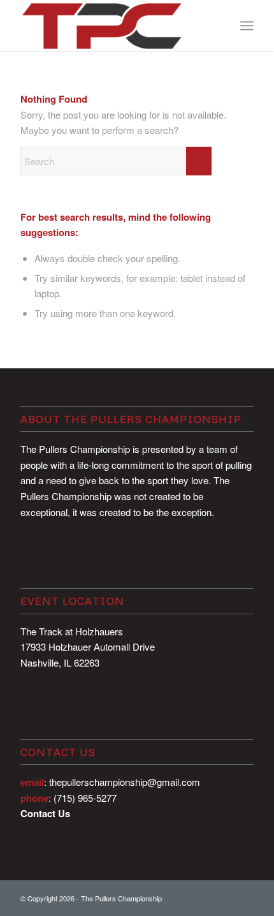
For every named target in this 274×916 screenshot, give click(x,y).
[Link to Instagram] (244, 896)
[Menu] (247, 25)
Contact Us (45, 813)
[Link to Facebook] (224, 896)
